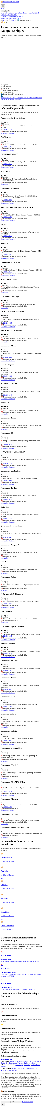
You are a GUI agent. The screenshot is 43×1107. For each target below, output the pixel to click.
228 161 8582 (7, 357)
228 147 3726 (7, 499)
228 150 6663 (7, 147)
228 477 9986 (7, 200)
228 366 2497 (7, 463)
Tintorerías (4, 16)
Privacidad (12, 18)
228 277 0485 (7, 740)
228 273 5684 (7, 807)
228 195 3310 (7, 653)
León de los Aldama (7, 13)
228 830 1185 (7, 636)
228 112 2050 (7, 603)
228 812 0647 (7, 236)
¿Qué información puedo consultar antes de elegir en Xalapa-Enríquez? (21, 1048)
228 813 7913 (7, 164)
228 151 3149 (7, 395)
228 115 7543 (7, 272)
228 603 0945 (7, 537)
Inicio (2, 8)
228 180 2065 (7, 670)
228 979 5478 (7, 791)
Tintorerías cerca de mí (23, 1061)
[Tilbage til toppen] (3, 1104)
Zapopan (16, 13)
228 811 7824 (7, 129)
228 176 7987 (7, 255)
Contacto (11, 16)
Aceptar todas (6, 1102)
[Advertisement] (21, 61)
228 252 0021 (7, 444)
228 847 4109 (7, 689)
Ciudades (4, 11)
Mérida (15, 15)
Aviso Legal (4, 18)
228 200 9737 (7, 323)
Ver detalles (4, 133)
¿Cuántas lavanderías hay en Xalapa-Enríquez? (17, 1045)
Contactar (11, 133)
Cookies (18, 18)
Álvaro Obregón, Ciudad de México (23, 1063)
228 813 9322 (7, 376)
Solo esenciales (16, 1102)
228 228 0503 (7, 480)
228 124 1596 (7, 518)
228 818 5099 (7, 217)
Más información (27, 1102)
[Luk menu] (3, 6)
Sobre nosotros (18, 16)
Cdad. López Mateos (25, 13)
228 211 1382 (7, 706)
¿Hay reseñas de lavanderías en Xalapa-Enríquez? (18, 1051)
